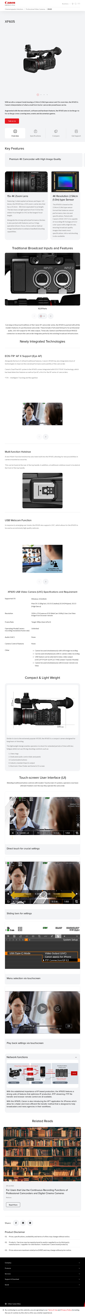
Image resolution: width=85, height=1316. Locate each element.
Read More (13, 1205)
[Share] (16, 1223)
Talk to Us (12, 121)
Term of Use (52, 1310)
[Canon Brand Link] (10, 4)
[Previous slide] (34, 316)
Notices (9, 1197)
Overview (15, 136)
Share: (8, 1223)
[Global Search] (75, 4)
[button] (38, 95)
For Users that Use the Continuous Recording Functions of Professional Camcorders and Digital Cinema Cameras (37, 1191)
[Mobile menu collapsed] (78, 3)
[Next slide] (51, 316)
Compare (55, 136)
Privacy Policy (66, 1310)
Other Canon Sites (14, 1304)
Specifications (35, 136)
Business (65, 4)
